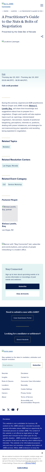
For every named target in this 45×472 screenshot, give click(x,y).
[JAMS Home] (11, 5)
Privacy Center (26, 393)
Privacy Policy (30, 463)
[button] (42, 36)
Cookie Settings (26, 389)
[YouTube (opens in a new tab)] (13, 410)
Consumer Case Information (31, 381)
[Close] (42, 453)
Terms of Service (27, 397)
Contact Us (25, 377)
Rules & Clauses (8, 381)
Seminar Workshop (15, 184)
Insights (4, 377)
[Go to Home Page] (8, 351)
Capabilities (6, 389)
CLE (4, 184)
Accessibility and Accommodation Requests (30, 401)
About (4, 397)
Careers (5, 393)
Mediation (6, 147)
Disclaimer (24, 373)
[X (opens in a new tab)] (8, 410)
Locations (5, 385)
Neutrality (24, 385)
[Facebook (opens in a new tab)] (17, 409)
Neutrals (5, 373)
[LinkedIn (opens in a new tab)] (4, 410)
